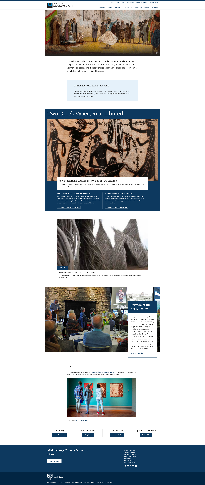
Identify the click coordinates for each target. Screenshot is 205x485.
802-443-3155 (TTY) (129, 462)
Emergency (100, 482)
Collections (117, 7)
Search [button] (156, 7)
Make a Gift (145, 435)
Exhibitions (101, 7)
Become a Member (137, 353)
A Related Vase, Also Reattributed (119, 193)
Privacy (93, 482)
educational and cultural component (103, 372)
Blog (118, 2)
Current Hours (54, 461)
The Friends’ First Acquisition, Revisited (74, 193)
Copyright (86, 482)
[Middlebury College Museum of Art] (60, 5)
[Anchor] (151, 308)
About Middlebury (52, 482)
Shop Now (88, 435)
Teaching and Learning (142, 7)
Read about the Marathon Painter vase (69, 207)
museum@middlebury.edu (131, 456)
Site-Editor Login (109, 482)
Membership (130, 2)
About (112, 2)
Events (110, 7)
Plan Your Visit (128, 7)
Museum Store (154, 2)
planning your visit (81, 420)
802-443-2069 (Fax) (129, 460)
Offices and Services (77, 482)
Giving (60, 482)
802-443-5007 (128, 458)
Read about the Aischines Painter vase (116, 207)
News (123, 2)
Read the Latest (59, 435)
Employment (67, 482)
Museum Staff (117, 435)
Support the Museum (141, 2)
